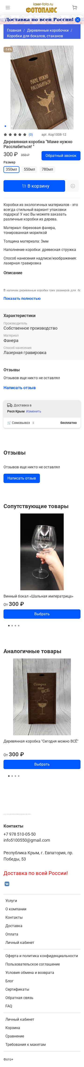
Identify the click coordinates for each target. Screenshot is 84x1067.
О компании (15, 909)
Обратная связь (19, 998)
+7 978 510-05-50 (20, 834)
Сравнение (14, 1036)
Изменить (33, 411)
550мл (29, 169)
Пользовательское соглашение (32, 964)
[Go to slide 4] (18, 625)
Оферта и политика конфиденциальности (41, 956)
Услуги (11, 900)
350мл (11, 169)
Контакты (14, 917)
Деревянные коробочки (48, 30)
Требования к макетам (25, 1044)
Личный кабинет (19, 942)
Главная (14, 30)
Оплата (11, 934)
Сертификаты (17, 989)
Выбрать (42, 614)
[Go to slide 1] (5, 126)
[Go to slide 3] (12, 126)
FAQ (8, 1006)
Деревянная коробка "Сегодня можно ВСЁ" (41, 741)
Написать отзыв (21, 478)
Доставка (13, 926)
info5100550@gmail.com (27, 840)
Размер (9, 162)
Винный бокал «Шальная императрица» (39, 596)
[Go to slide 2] (8, 126)
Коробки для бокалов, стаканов (35, 36)
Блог (9, 981)
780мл (47, 169)
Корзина (12, 1028)
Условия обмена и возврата (29, 972)
